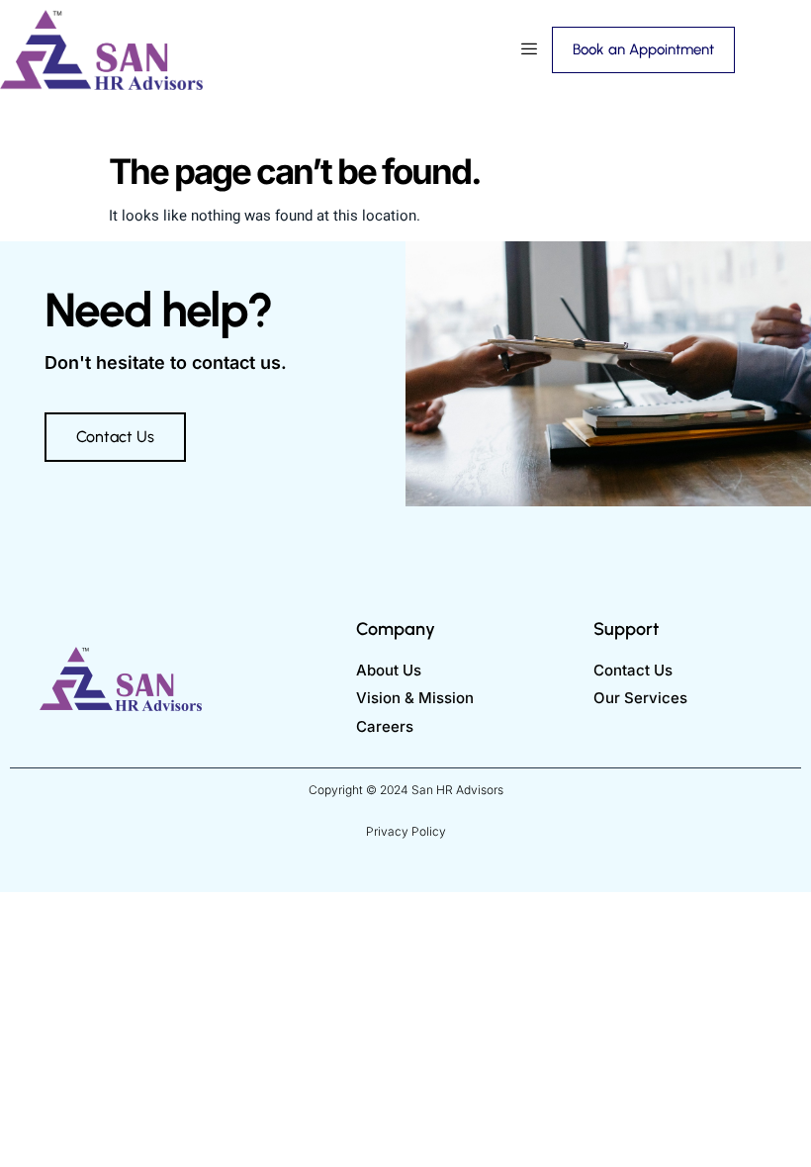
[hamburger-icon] (529, 50)
